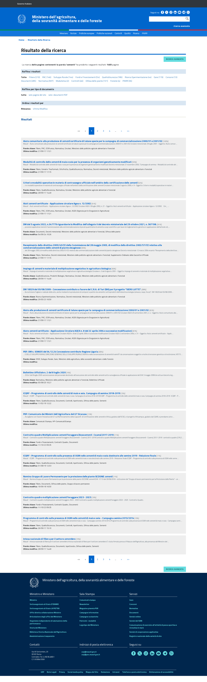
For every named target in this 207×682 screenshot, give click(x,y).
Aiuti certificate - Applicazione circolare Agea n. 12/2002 (57, 203)
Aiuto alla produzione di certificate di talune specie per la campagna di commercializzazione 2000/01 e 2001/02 (86, 310)
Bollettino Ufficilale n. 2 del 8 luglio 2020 (44, 372)
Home (21, 39)
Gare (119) (158, 77)
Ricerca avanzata (175, 59)
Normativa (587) (45, 80)
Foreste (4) (115, 80)
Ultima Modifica (40, 108)
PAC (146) (46, 77)
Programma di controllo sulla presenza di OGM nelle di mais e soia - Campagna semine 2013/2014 (78, 518)
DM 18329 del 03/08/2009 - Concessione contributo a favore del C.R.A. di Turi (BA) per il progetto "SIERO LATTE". (82, 289)
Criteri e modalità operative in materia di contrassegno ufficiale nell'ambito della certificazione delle (80, 182)
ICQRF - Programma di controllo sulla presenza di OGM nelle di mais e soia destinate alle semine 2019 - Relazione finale (89, 455)
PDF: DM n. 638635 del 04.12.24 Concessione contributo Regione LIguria (60, 351)
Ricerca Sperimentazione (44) (138, 77)
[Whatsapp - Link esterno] (188, 12)
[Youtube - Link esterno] (179, 12)
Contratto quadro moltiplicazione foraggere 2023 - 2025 (57, 497)
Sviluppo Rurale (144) (63, 77)
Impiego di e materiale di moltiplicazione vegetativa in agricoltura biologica (67, 268)
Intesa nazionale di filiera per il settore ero (49, 539)
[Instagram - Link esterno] (170, 12)
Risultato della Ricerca (39, 39)
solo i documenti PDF (58, 94)
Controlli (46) (77, 80)
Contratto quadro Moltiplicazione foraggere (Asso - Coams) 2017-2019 (68, 435)
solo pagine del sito (37, 94)
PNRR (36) (127, 80)
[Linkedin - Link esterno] (175, 12)
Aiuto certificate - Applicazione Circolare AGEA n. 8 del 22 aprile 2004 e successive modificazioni (77, 331)
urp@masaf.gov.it (89, 651)
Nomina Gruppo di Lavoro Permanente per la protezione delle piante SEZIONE (67, 476)
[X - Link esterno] (166, 12)
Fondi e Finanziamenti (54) (87, 77)
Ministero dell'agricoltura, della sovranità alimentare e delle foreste (67, 19)
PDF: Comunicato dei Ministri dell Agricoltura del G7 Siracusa (55, 414)
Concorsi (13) (171, 77)
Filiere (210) (34, 77)
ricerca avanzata (182, 26)
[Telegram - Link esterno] (184, 12)
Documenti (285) (28, 80)
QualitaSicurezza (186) (112, 77)
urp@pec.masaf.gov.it (90, 654)
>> (128, 130)
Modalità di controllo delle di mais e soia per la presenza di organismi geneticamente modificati (77, 162)
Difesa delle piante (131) (97, 80)
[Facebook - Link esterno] (162, 12)
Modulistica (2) (62, 80)
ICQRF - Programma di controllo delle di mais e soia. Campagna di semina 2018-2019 (71, 393)
